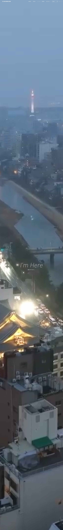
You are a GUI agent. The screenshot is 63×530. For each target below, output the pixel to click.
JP (59, 1)
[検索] (57, 1)
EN (61, 1)
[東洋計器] (6, 1)
